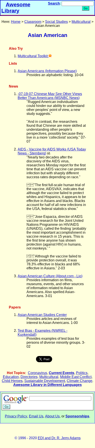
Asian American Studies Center (42, 315)
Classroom (32, 22)
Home (16, 22)
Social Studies (56, 22)
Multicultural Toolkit (33, 56)
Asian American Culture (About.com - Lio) (50, 276)
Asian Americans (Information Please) (47, 71)
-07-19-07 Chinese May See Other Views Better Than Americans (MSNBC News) (50, 96)
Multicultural (81, 22)
